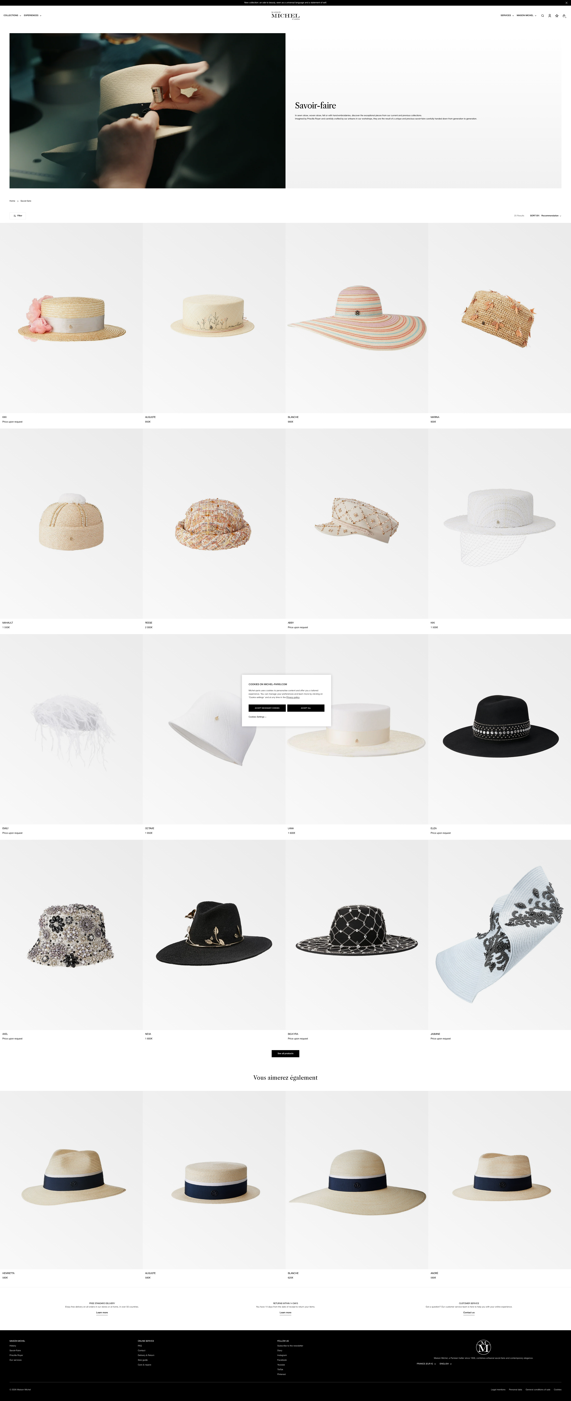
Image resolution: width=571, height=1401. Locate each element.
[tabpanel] (285, 1185)
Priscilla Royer (16, 1355)
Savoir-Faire (15, 1351)
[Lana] (357, 729)
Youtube (281, 1365)
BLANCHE (293, 417)
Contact (141, 1351)
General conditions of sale (538, 1390)
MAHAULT (7, 623)
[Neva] (214, 935)
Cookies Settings (256, 717)
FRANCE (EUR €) (425, 1364)
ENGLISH (444, 1364)
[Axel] (71, 935)
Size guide (143, 1360)
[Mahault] (71, 523)
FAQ (140, 1346)
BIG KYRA (293, 1034)
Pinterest (281, 1374)
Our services (16, 1360)
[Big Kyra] (357, 935)
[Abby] (357, 523)
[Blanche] (357, 318)
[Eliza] (499, 729)
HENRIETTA (8, 1273)
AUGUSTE (150, 417)
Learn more (102, 1313)
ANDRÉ (434, 1273)
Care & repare (144, 1365)
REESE (148, 623)
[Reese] (214, 523)
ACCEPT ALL (306, 708)
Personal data (515, 1390)
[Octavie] (214, 729)
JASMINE (435, 1034)
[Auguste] (214, 318)
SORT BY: (535, 216)
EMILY (5, 829)
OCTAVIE (149, 829)
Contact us (469, 1313)
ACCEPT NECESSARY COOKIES (267, 708)
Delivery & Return (146, 1355)
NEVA (148, 1034)
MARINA (435, 417)
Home (12, 201)
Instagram (282, 1355)
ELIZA (434, 829)
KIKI (4, 417)
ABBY (291, 623)
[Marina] (499, 318)
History (13, 1346)
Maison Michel (24, 1390)
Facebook (282, 1360)
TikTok (280, 1370)
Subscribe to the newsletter (290, 1346)
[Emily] (71, 729)
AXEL (5, 1034)
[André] (499, 1180)
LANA (291, 829)
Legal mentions (498, 1390)
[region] (286, 700)
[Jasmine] (499, 935)
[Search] (543, 16)
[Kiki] (71, 318)
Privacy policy (292, 697)
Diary (279, 1351)
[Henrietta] (71, 1180)
